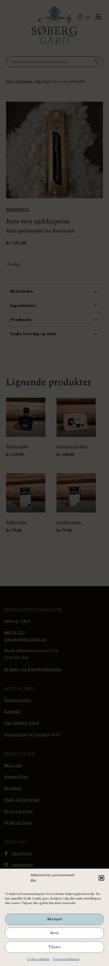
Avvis (54, 933)
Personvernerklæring (66, 959)
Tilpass (54, 947)
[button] (101, 878)
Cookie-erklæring (38, 959)
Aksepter (54, 919)
